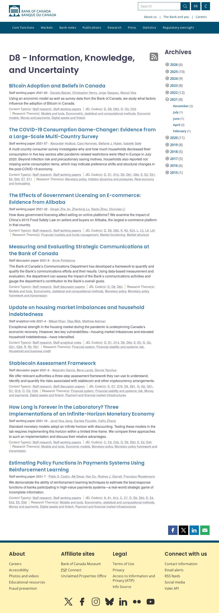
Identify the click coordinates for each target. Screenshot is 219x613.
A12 (115, 498)
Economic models (78, 446)
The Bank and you (176, 17)
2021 (174, 99)
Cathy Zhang (107, 421)
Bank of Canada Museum (81, 563)
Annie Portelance (63, 260)
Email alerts (174, 570)
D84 (136, 174)
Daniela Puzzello (85, 421)
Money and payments (35, 117)
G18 (18, 391)
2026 (174, 64)
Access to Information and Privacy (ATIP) (134, 578)
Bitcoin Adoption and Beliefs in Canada (57, 86)
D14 (116, 342)
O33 (133, 109)
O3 (127, 109)
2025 (174, 71)
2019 (174, 144)
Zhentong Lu (80, 209)
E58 (24, 502)
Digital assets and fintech (68, 117)
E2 (146, 174)
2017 (174, 158)
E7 (23, 179)
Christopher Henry (84, 92)
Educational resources (27, 582)
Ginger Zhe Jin (60, 209)
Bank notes (67, 27)
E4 (143, 442)
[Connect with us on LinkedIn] (123, 604)
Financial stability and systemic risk (120, 347)
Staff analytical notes (67, 342)
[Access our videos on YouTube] (150, 604)
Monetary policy (75, 179)
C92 (116, 442)
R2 (30, 347)
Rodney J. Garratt (110, 476)
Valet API (172, 588)
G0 (143, 386)
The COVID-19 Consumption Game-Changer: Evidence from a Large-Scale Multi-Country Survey (82, 133)
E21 (152, 174)
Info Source (122, 586)
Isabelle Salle (132, 143)
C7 (126, 498)
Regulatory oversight (178, 27)
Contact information (181, 563)
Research (114, 27)
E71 (29, 179)
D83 (116, 109)
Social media (175, 582)
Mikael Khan (57, 321)
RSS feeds (172, 576)
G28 (19, 347)
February (179, 131)
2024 (174, 78)
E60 (17, 179)
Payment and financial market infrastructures (95, 395)
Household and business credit (30, 351)
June (176, 119)
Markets (47, 27)
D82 (116, 230)
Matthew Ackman (94, 321)
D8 (110, 109)
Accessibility (18, 570)
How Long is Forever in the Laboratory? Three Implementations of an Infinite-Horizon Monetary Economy (81, 410)
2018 (174, 151)
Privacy (118, 570)
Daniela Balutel (60, 92)
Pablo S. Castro (59, 476)
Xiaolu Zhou (99, 209)
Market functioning (112, 234)
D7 (113, 386)
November (181, 106)
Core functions (23, 27)
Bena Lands (85, 370)
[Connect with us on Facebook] (82, 604)
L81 (152, 230)
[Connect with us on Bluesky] (110, 604)
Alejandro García (63, 370)
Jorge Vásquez (109, 92)
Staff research (42, 109)
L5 (142, 230)
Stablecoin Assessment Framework (52, 363)
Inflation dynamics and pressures (110, 179)
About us (150, 17)
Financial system (83, 347)
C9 (110, 442)
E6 (11, 179)
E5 (139, 342)
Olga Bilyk (74, 321)
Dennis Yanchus (106, 370)
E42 (11, 502)
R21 (36, 347)
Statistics (149, 27)
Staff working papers (67, 109)
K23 (132, 230)
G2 (149, 342)
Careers (201, 17)
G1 (11, 391)
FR (196, 6)
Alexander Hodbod (62, 143)
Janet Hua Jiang (61, 421)
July (176, 112)
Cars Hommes (87, 143)
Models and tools (52, 113)
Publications (92, 27)
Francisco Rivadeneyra (139, 476)
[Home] (32, 11)
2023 (174, 85)
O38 (35, 391)
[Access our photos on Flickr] (137, 604)
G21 (12, 347)
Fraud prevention (23, 588)
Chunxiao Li (117, 209)
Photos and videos (24, 576)
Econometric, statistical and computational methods (101, 113)
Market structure (138, 234)
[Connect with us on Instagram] (96, 604)
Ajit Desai (77, 476)
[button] (173, 530)
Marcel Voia (128, 92)
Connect (71, 570)
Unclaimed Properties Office (83, 576)
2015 (174, 172)
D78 (120, 386)
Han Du (91, 476)
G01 (150, 386)
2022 (174, 92)
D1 (110, 174)
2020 (174, 137)
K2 (126, 230)
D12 (116, 174)
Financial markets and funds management (69, 234)
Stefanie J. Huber (110, 143)
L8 (147, 230)
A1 (109, 498)
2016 (174, 165)
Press (132, 27)
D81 (129, 174)
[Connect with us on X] (69, 604)
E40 (149, 442)
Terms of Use (123, 563)
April (176, 125)
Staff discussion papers (69, 286)
